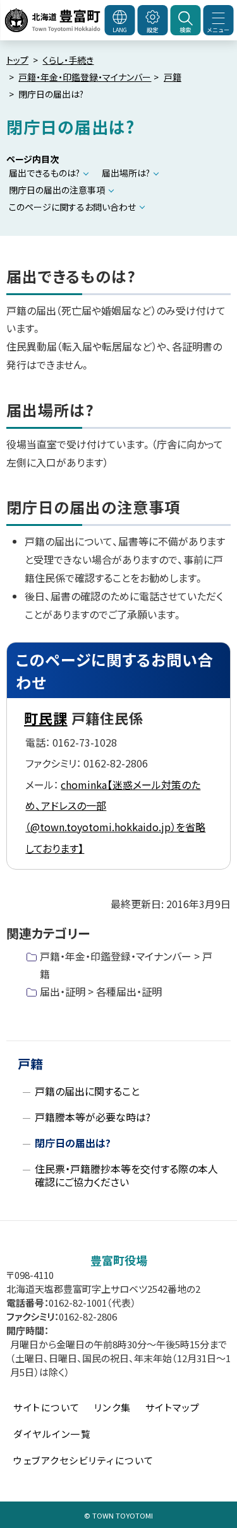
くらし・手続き (68, 60)
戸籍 (172, 77)
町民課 (46, 718)
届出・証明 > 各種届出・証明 (101, 991)
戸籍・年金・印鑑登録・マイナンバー (84, 77)
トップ (17, 60)
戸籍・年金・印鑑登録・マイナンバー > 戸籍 (126, 964)
